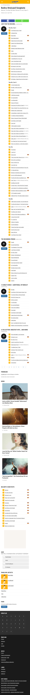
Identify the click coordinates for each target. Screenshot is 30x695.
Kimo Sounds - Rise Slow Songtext (8, 687)
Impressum (3, 659)
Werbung (3, 641)
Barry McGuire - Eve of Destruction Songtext (10, 683)
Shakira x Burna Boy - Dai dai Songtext (9, 689)
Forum (2, 653)
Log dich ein (3, 374)
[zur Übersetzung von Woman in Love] (28, 336)
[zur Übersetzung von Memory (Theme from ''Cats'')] (28, 505)
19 (23, 367)
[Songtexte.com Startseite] (15, 1)
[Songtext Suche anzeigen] (28, 2)
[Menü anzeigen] (2, 2)
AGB (8, 657)
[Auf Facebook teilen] (8, 20)
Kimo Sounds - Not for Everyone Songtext (9, 685)
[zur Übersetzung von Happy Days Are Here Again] (28, 40)
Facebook (3, 669)
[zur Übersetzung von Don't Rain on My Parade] (28, 507)
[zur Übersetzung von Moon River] (28, 35)
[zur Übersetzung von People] (28, 90)
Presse (2, 639)
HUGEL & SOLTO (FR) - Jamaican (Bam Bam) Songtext (12, 692)
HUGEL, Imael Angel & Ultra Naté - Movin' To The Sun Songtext (13, 680)
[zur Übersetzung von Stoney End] (28, 154)
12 (18, 367)
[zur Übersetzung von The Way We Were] (28, 177)
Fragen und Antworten (5, 655)
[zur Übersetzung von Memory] (28, 357)
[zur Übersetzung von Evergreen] (28, 190)
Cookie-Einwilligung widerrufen (7, 662)
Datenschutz (3, 657)
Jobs (2, 643)
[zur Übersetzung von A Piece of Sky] (28, 214)
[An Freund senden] (22, 20)
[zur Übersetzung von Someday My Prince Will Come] (28, 513)
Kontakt (2, 646)
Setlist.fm (3, 673)
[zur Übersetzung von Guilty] (28, 206)
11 (16, 367)
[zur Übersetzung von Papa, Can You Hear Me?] (28, 497)
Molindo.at (3, 671)
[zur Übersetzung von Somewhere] (28, 362)
